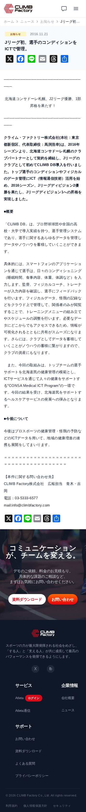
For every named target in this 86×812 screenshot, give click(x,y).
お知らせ (47, 21)
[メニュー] (76, 8)
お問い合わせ (25, 739)
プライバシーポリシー (31, 776)
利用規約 (12, 805)
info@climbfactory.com (31, 505)
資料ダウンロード (28, 751)
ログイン (33, 698)
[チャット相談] (64, 8)
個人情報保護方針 (35, 805)
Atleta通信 (22, 710)
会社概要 (68, 698)
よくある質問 (25, 763)
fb (50, 669)
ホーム (9, 21)
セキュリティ (62, 805)
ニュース (27, 21)
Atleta (19, 698)
